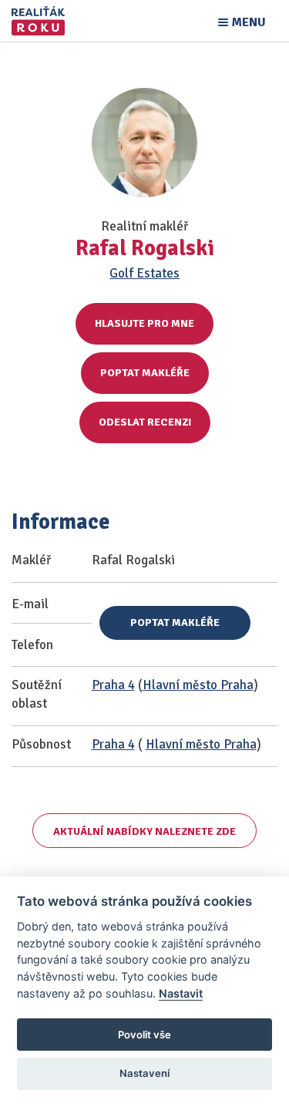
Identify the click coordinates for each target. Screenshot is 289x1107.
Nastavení (144, 1073)
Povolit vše (144, 1034)
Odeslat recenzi (145, 422)
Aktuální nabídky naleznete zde (144, 831)
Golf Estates (144, 273)
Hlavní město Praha (198, 685)
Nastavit (181, 993)
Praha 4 (113, 685)
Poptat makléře (145, 372)
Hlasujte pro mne (144, 323)
